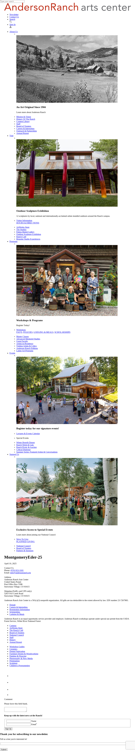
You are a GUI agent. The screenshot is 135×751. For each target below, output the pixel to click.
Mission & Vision (23, 117)
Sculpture (13, 663)
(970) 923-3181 (17, 570)
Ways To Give (22, 539)
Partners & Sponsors (24, 551)
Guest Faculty (22, 341)
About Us (13, 32)
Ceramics (13, 649)
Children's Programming (19, 665)
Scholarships (62, 332)
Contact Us (14, 17)
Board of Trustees (23, 126)
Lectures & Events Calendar (28, 433)
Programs (13, 241)
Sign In (12, 24)
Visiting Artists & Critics (26, 346)
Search (12, 19)
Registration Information (19, 609)
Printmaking (14, 661)
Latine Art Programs (24, 351)
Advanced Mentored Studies (28, 339)
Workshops (21, 330)
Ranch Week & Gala (25, 445)
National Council (23, 546)
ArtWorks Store (22, 227)
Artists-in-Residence (24, 343)
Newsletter (13, 14)
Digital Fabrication (17, 651)
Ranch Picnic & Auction (26, 447)
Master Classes (22, 336)
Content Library (23, 121)
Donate (12, 605)
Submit (3, 750)
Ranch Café (21, 237)
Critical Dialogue (23, 449)
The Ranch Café (16, 630)
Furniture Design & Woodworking (23, 654)
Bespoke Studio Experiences (28, 239)
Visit (11, 136)
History (12, 640)
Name (33, 721)
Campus (12, 625)
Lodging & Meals (43, 332)
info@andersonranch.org (20, 573)
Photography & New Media (21, 658)
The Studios (21, 229)
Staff (18, 124)
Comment (8, 699)
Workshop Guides (17, 647)
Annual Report (22, 133)
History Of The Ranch (25, 119)
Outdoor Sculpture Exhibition (28, 234)
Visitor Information (24, 220)
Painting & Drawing (17, 656)
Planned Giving (25, 541)
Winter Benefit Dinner (25, 442)
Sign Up (8, 729)
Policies (28, 332)
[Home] (67, 10)
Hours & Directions (27, 223)
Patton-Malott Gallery (25, 232)
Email (34, 724)
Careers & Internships (25, 128)
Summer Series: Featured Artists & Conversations (36, 452)
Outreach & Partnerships (26, 131)
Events (12, 353)
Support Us (14, 454)
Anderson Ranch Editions (27, 348)
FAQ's (19, 332)
